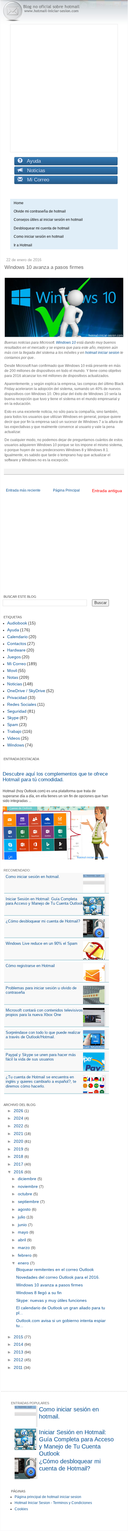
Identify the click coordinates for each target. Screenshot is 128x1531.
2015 (19, 1337)
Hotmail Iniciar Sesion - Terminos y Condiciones (53, 1503)
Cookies (21, 1509)
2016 (19, 1171)
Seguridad (16, 711)
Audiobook (17, 623)
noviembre (28, 1186)
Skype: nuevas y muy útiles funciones (51, 1300)
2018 (19, 1156)
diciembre (28, 1178)
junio (23, 1224)
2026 (19, 1110)
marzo (24, 1247)
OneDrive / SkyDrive (26, 690)
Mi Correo (36, 180)
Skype (13, 717)
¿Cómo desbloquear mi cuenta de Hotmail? (43, 921)
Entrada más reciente (23, 490)
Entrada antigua (107, 490)
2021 (19, 1133)
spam (12, 724)
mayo (23, 1232)
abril (22, 1239)
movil (12, 670)
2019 (19, 1149)
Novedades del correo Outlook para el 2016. (58, 1277)
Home (19, 203)
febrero (25, 1255)
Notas (12, 677)
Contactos (16, 643)
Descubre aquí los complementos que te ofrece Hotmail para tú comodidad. (55, 776)
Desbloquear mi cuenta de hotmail (41, 228)
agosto (25, 1209)
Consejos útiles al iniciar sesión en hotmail (48, 220)
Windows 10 (66, 342)
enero (24, 1263)
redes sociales (21, 704)
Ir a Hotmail (23, 245)
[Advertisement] (64, 88)
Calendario (17, 636)
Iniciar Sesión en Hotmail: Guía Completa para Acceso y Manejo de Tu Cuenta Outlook (44, 901)
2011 (19, 1367)
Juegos (14, 656)
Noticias (34, 170)
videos (13, 738)
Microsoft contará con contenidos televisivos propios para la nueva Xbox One (44, 1012)
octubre (25, 1193)
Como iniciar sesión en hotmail (40, 236)
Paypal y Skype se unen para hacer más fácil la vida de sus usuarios (41, 1057)
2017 (19, 1164)
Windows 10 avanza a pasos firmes (49, 1285)
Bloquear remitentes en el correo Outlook (55, 1269)
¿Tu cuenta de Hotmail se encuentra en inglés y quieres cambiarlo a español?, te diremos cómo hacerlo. (41, 1081)
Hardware (16, 650)
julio (22, 1217)
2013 (19, 1352)
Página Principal (66, 490)
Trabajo (14, 731)
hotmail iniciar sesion (102, 353)
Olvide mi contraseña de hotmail (40, 211)
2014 (19, 1344)
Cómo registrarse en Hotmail (30, 965)
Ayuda (32, 161)
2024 (19, 1118)
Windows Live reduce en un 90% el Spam (41, 943)
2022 (19, 1125)
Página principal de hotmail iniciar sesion (48, 1497)
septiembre (29, 1201)
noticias (14, 683)
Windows (15, 745)
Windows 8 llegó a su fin (39, 1292)
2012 (19, 1359)
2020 (19, 1141)
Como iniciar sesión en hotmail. (33, 876)
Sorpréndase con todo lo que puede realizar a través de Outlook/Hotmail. (43, 1034)
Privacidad (17, 697)
